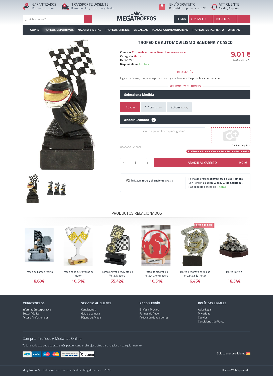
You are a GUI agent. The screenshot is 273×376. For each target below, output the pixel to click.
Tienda (181, 19)
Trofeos (136, 16)
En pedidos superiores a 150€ (187, 8)
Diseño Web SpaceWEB (236, 370)
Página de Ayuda (91, 317)
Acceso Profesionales (36, 317)
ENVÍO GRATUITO (182, 4)
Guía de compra (90, 313)
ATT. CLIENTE (229, 4)
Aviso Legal (204, 309)
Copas (34, 29)
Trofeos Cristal (117, 29)
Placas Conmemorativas (170, 29)
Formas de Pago (149, 313)
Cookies (203, 317)
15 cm (130, 107)
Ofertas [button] (234, 29)
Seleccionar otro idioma (231, 353)
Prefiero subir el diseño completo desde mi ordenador (218, 151)
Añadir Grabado (136, 119)
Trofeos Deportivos (58, 29)
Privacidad (204, 313)
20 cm (179, 107)
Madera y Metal (89, 29)
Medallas (141, 29)
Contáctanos (88, 309)
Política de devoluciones (153, 317)
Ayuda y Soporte (229, 8)
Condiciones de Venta (211, 321)
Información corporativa (37, 309)
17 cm (153, 107)
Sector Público (31, 313)
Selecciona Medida (139, 94)
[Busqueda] (88, 19)
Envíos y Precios (149, 309)
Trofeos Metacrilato (208, 29)
